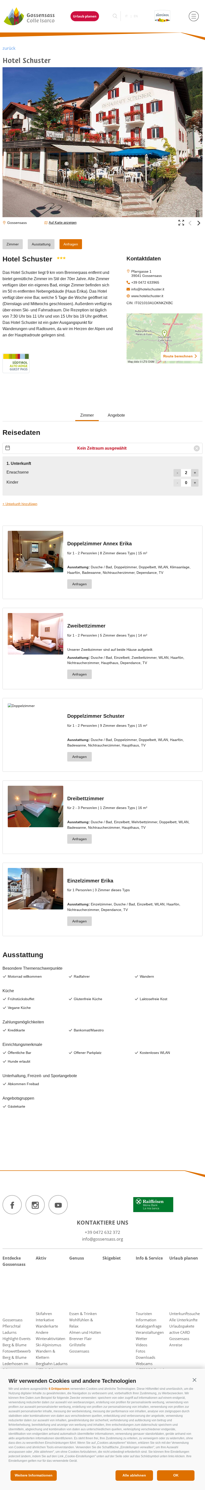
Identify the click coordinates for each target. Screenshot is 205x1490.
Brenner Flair (80, 1338)
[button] (194, 1380)
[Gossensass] (32, 16)
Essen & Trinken (83, 1313)
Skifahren (44, 1313)
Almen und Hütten (85, 1332)
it (126, 16)
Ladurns (9, 1332)
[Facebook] (12, 1204)
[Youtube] (58, 1204)
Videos (141, 1344)
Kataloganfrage (149, 1326)
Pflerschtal (11, 1326)
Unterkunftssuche (184, 1313)
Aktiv (41, 1258)
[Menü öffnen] (194, 16)
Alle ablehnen (134, 1475)
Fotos (140, 1351)
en (136, 16)
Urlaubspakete (181, 1326)
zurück (9, 48)
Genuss (76, 1258)
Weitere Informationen (33, 1475)
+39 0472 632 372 (102, 1232)
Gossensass (12, 1319)
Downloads (145, 1357)
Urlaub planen (84, 16)
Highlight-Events (16, 1338)
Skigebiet (111, 1258)
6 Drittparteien (59, 1389)
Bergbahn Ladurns (52, 1363)
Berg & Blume (14, 1344)
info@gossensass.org (102, 1239)
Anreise (175, 1344)
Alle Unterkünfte (183, 1319)
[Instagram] (35, 1204)
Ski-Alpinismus (48, 1344)
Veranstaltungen (150, 1332)
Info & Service (149, 1258)
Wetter (141, 1338)
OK (175, 1475)
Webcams (144, 1363)
